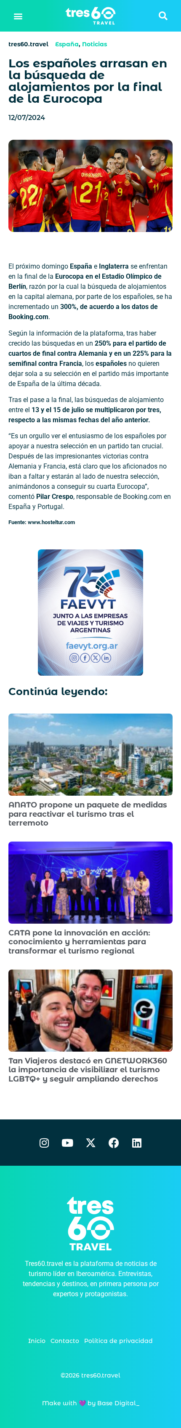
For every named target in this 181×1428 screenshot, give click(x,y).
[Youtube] (67, 1142)
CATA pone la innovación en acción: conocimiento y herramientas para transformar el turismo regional (79, 942)
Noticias (94, 44)
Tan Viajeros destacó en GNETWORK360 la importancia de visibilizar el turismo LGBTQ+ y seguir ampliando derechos (87, 1070)
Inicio (36, 1341)
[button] (18, 16)
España (67, 44)
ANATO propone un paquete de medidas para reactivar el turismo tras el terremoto (87, 814)
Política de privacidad (118, 1341)
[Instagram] (44, 1142)
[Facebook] (113, 1142)
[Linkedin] (136, 1142)
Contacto (65, 1341)
